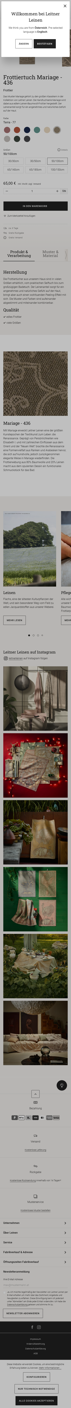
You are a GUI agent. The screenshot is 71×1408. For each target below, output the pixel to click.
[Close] (65, 6)
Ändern (24, 43)
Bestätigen (44, 43)
